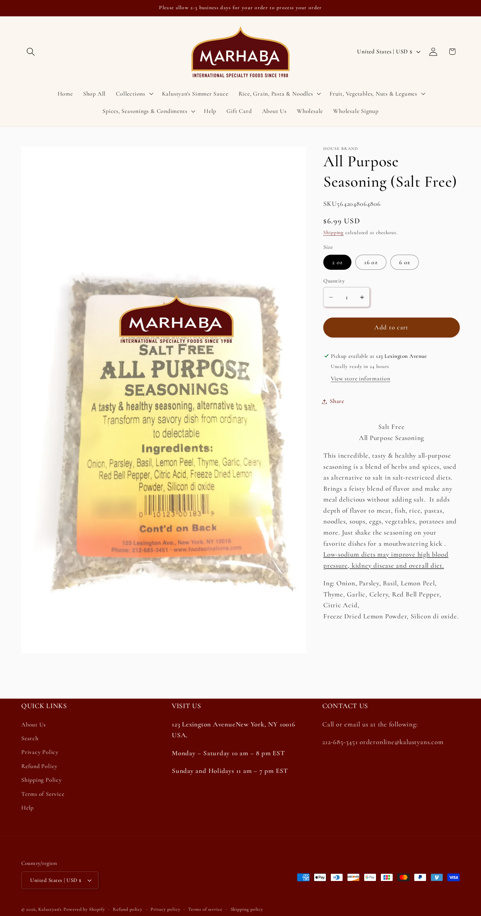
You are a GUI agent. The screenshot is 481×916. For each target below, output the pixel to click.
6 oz (404, 262)
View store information (360, 378)
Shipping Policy (41, 779)
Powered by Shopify (84, 909)
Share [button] (337, 401)
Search (30, 738)
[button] (30, 51)
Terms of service (205, 909)
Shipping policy (247, 909)
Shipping (333, 233)
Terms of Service (42, 793)
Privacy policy (165, 909)
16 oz (371, 262)
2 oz (337, 262)
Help (27, 807)
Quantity (334, 281)
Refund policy (127, 909)
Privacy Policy (40, 752)
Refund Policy (39, 766)
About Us (33, 724)
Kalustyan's (50, 909)
